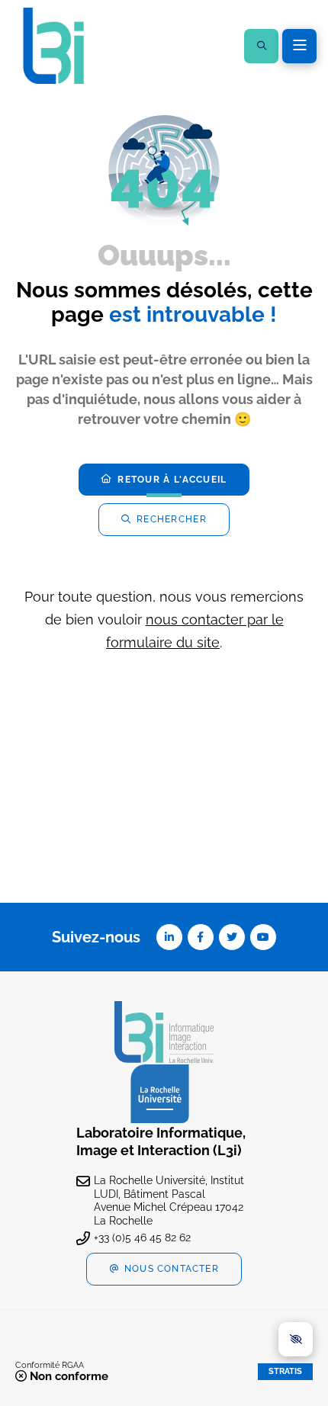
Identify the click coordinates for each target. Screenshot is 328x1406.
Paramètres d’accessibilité (295, 1339)
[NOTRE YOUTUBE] (263, 937)
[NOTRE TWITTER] (232, 937)
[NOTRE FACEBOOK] (200, 937)
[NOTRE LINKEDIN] (169, 937)
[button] (261, 46)
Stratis (285, 1371)
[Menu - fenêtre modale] (299, 46)
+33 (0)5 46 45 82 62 (142, 1237)
